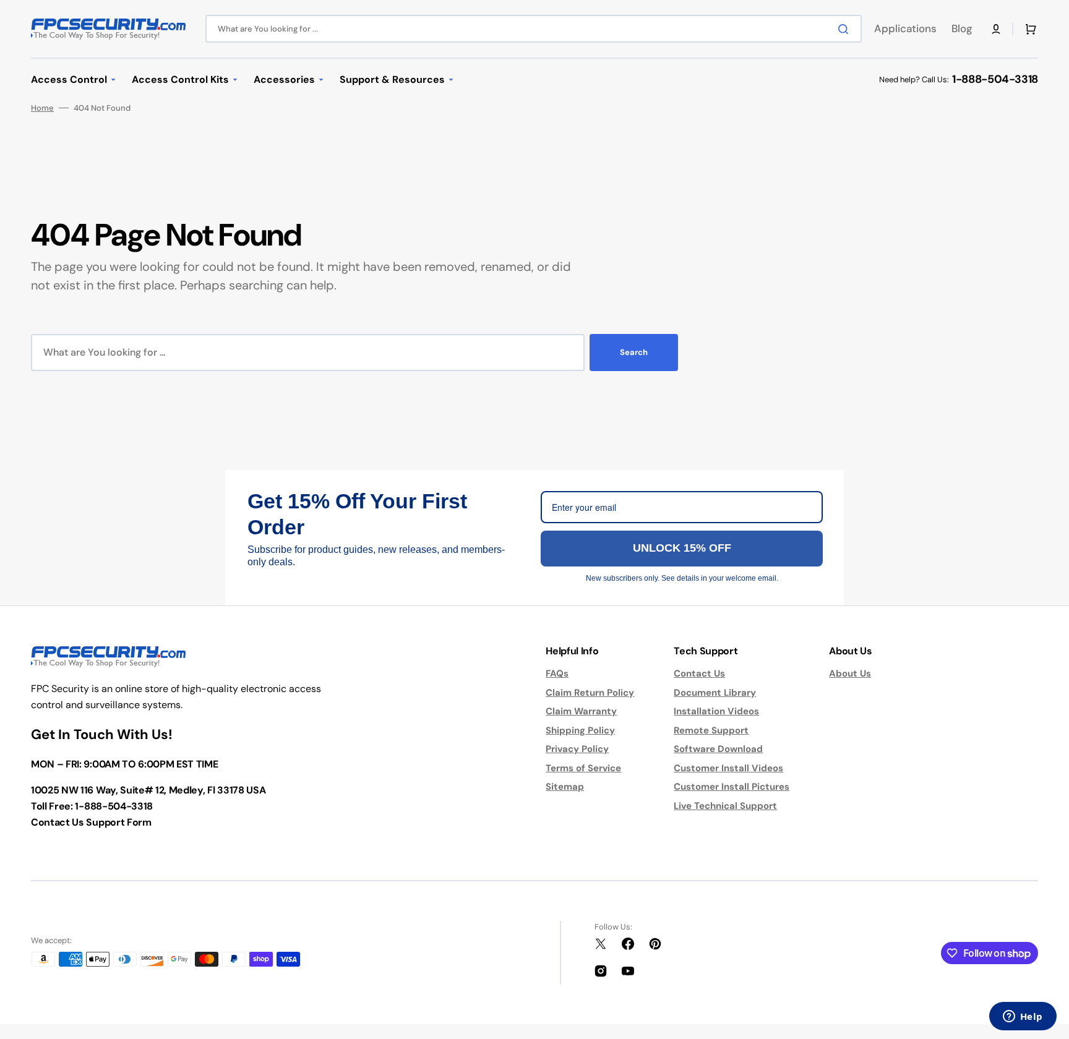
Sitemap (565, 786)
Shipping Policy (580, 730)
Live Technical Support (725, 806)
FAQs (557, 673)
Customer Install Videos (728, 768)
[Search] (846, 29)
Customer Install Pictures (731, 786)
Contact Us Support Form (91, 822)
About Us (850, 673)
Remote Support (711, 730)
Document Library (715, 692)
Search (634, 352)
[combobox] (533, 29)
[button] (996, 29)
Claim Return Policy (590, 692)
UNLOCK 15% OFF (682, 548)
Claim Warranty (581, 711)
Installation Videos (716, 711)
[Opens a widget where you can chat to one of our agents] (1023, 1017)
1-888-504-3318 (995, 79)
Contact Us (699, 673)
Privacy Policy (577, 749)
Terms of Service (583, 768)
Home (42, 108)
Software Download (718, 749)
